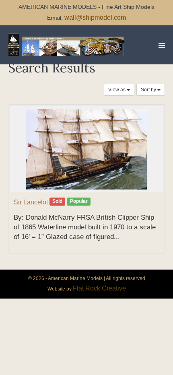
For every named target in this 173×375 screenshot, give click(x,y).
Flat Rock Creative (99, 288)
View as (117, 90)
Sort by (149, 90)
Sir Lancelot (31, 202)
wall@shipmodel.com (95, 17)
